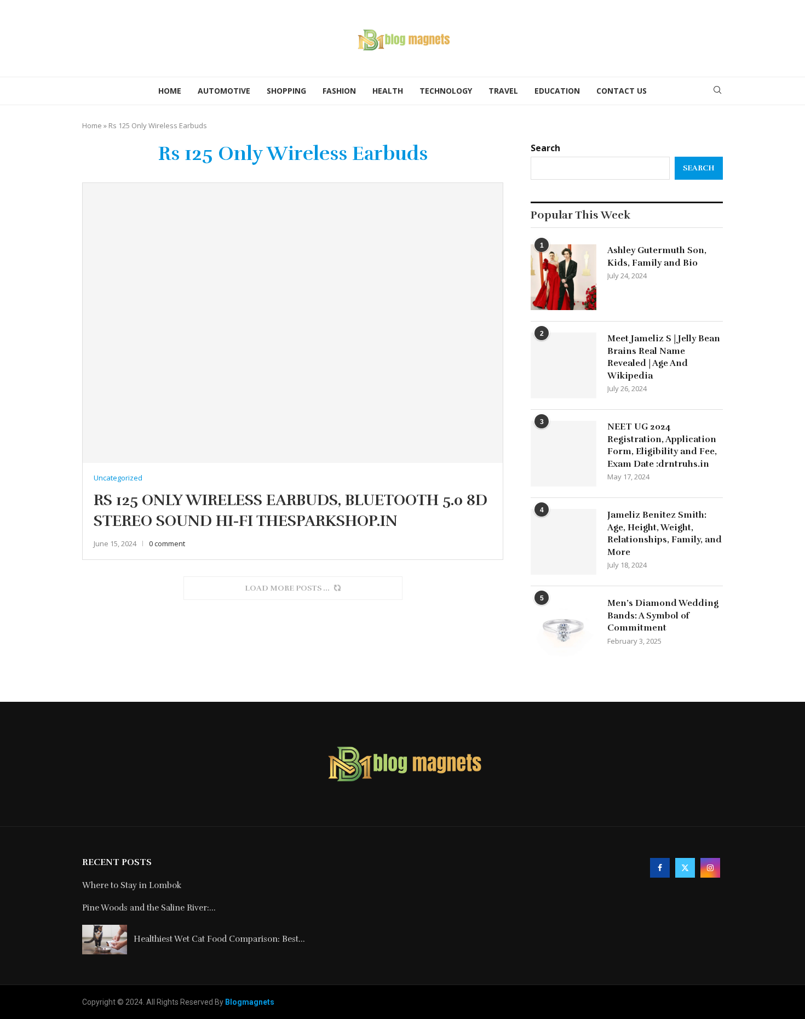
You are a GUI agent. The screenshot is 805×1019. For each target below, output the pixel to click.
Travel (503, 90)
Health (387, 90)
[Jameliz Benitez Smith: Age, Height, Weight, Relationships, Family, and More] (563, 542)
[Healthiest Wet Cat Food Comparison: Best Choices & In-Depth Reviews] (104, 940)
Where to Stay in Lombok (131, 885)
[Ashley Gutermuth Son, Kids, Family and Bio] (563, 277)
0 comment (167, 543)
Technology (445, 90)
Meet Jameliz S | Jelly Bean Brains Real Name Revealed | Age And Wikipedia (663, 357)
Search (545, 148)
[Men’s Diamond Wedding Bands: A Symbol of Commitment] (563, 630)
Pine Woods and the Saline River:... (149, 908)
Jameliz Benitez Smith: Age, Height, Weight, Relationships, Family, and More (664, 533)
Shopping (286, 90)
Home (169, 90)
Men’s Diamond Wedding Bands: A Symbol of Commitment (662, 615)
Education (557, 90)
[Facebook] (659, 867)
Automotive (224, 90)
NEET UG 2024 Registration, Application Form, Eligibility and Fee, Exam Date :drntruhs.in (662, 445)
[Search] (717, 91)
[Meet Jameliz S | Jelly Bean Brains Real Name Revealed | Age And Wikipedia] (563, 365)
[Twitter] (685, 867)
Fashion (339, 90)
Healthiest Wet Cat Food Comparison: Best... (219, 939)
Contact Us (621, 90)
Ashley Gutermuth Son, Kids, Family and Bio (656, 256)
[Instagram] (710, 867)
